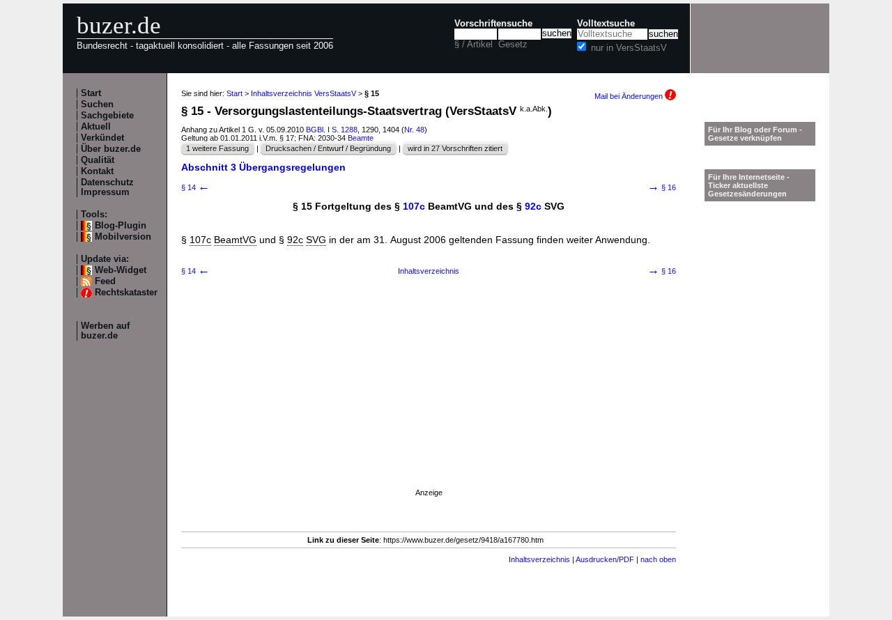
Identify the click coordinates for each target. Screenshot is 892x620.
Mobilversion (123, 237)
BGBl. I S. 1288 (331, 129)
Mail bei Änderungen (629, 96)
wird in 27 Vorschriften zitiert (455, 148)
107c (414, 206)
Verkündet (102, 138)
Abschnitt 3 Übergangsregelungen (263, 167)
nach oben (658, 559)
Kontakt (97, 171)
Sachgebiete (107, 116)
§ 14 (195, 187)
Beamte (361, 138)
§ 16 (661, 187)
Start (91, 93)
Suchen (97, 104)
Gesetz (513, 44)
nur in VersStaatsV (629, 48)
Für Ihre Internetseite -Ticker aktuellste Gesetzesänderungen (749, 185)
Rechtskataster (126, 292)
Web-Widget (120, 270)
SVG (316, 239)
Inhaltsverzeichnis (428, 271)
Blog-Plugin (120, 226)
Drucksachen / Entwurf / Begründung (328, 148)
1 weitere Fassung (217, 148)
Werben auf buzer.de (105, 331)
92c (533, 206)
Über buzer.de (111, 149)
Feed (105, 281)
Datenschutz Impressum (107, 187)
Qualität (97, 160)
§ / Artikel (473, 44)
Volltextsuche (606, 24)
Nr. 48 (414, 129)
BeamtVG (235, 239)
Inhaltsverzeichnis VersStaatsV (303, 93)
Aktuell (96, 127)
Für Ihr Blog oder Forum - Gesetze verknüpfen (755, 133)
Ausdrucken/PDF (605, 559)
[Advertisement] (428, 399)
